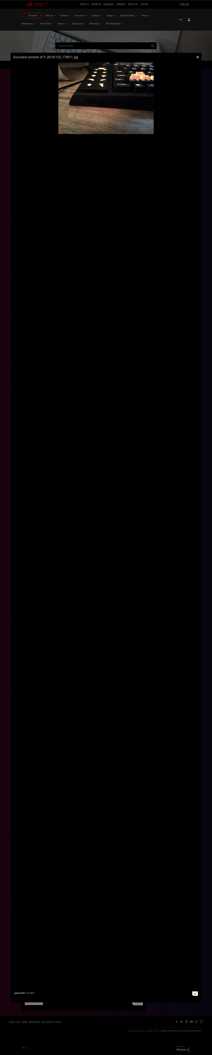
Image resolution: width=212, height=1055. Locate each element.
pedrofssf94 (19, 993)
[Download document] (195, 993)
